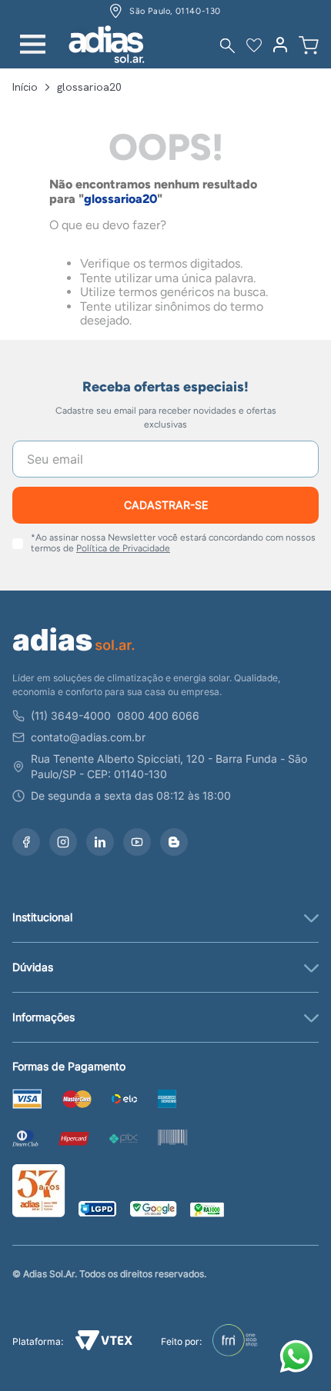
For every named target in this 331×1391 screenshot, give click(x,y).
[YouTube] (137, 842)
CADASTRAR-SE (166, 504)
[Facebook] (26, 842)
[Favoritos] (254, 45)
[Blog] (174, 842)
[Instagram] (63, 842)
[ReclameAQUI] (207, 1211)
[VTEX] (103, 1342)
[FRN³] (235, 1341)
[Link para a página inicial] (25, 87)
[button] (227, 45)
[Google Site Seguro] (153, 1210)
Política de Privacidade (123, 548)
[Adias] (74, 654)
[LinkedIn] (100, 842)
